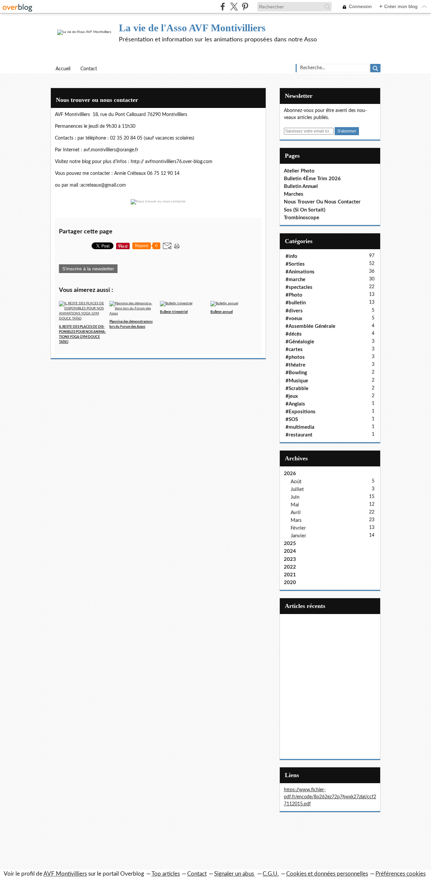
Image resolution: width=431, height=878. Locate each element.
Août (296, 481)
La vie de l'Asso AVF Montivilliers (192, 27)
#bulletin (296, 302)
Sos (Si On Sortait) (304, 210)
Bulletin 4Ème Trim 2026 (312, 178)
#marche (295, 279)
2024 (290, 551)
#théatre (295, 365)
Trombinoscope (301, 217)
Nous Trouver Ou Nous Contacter (322, 201)
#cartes (294, 349)
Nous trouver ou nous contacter (97, 100)
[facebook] (223, 6)
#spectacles (299, 287)
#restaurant (299, 434)
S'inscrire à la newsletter (88, 268)
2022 (290, 567)
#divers (294, 310)
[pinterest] (245, 6)
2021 (290, 574)
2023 (290, 559)
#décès (294, 334)
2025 (290, 543)
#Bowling (296, 372)
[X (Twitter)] (234, 6)
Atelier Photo (299, 171)
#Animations (300, 271)
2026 (290, 473)
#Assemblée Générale (310, 326)
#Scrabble (297, 388)
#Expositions (301, 411)
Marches (293, 194)
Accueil (63, 69)
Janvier (298, 535)
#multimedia (300, 427)
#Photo (294, 295)
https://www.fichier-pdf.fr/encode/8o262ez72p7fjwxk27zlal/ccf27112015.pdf (330, 797)
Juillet (297, 489)
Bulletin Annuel (301, 186)
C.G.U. (271, 874)
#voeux (294, 318)
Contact (88, 69)
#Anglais (295, 404)
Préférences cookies (400, 874)
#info (291, 256)
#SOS (292, 419)
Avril (296, 512)
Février (298, 528)
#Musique (297, 380)
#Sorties (295, 264)
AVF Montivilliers (65, 874)
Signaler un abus (234, 874)
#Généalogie (300, 341)
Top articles (166, 874)
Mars (296, 520)
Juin (295, 497)
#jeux (292, 396)
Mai (295, 504)
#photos (295, 357)
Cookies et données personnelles (327, 874)
